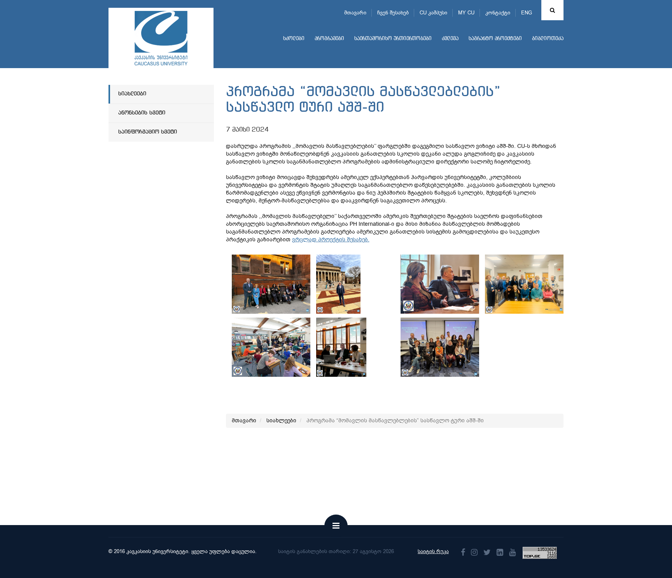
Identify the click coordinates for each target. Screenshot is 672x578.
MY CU (466, 12)
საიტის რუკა (433, 551)
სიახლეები (132, 94)
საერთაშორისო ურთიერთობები (393, 38)
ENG (526, 12)
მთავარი (355, 12)
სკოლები (293, 38)
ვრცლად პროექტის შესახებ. (330, 239)
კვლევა (450, 38)
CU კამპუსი (433, 12)
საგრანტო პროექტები (495, 38)
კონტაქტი (497, 12)
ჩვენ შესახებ (393, 12)
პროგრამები (329, 38)
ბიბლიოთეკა (548, 38)
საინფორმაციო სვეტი (147, 132)
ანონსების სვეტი (141, 113)
